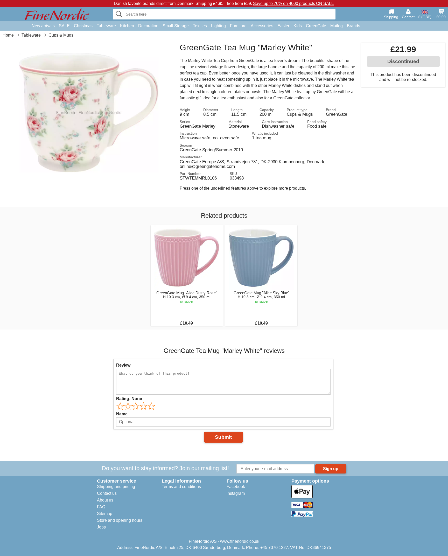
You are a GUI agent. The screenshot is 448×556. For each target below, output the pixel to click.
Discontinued (403, 61)
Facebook (236, 486)
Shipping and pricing (116, 486)
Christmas (83, 26)
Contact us (107, 493)
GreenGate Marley (197, 126)
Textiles (200, 26)
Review (123, 365)
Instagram (236, 493)
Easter (283, 26)
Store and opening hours (119, 520)
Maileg (336, 26)
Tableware (106, 26)
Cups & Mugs (300, 114)
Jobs (101, 527)
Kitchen (127, 26)
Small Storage (176, 26)
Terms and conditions (181, 486)
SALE (64, 26)
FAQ (101, 507)
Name (122, 414)
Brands (353, 26)
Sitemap (104, 513)
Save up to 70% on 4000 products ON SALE (293, 3)
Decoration (148, 26)
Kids (297, 26)
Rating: (129, 398)
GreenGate (316, 26)
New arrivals (43, 26)
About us (105, 500)
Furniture (238, 26)
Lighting (218, 26)
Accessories (262, 26)
